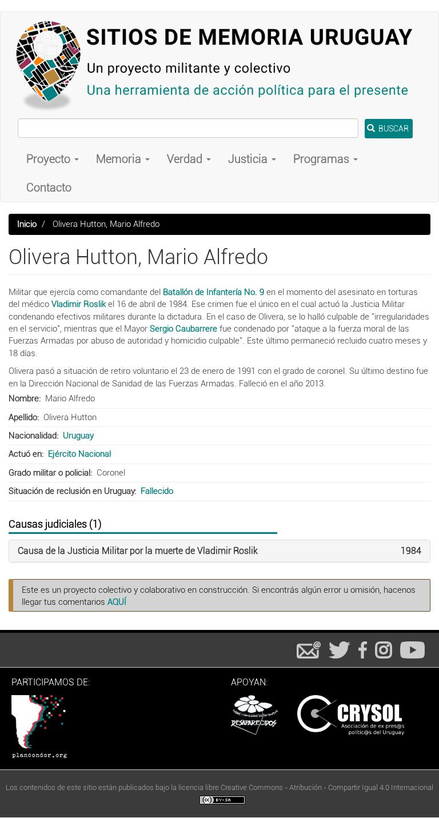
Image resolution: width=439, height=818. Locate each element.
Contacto (48, 187)
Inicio (27, 224)
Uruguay (78, 435)
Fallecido (157, 491)
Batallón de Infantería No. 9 (213, 292)
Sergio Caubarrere (183, 329)
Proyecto (49, 159)
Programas (322, 159)
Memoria (120, 159)
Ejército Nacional (79, 454)
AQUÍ (116, 602)
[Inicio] (219, 65)
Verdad (186, 159)
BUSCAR (393, 128)
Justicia (249, 159)
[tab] (219, 551)
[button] (138, 550)
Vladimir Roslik (78, 304)
